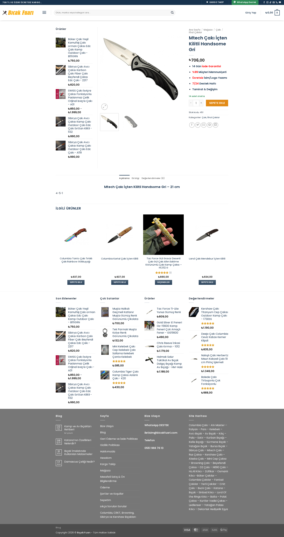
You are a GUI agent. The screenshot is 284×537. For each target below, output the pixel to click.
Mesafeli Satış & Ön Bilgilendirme (112, 479)
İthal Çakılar (195, 32)
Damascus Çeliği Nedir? (79, 461)
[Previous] (106, 68)
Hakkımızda (107, 451)
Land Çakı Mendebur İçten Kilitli (207, 258)
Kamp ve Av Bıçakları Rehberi (77, 428)
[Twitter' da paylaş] (198, 125)
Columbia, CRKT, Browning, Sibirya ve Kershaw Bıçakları (118, 515)
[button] (44, 12)
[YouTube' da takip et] (280, 2)
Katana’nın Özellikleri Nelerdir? (77, 442)
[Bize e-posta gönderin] (274, 2)
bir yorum (68, 433)
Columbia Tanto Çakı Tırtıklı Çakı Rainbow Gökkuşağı (76, 260)
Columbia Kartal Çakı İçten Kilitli (119, 258)
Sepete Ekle (217, 103)
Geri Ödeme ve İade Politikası (119, 439)
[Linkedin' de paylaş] (215, 125)
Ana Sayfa (194, 29)
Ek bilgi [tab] (135, 178)
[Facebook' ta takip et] (264, 2)
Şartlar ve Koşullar (112, 494)
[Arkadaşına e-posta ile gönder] (203, 125)
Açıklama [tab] (124, 178)
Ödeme (105, 487)
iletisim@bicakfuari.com (160, 433)
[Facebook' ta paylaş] (192, 125)
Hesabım (106, 458)
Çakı (218, 29)
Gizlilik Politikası (110, 445)
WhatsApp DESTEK (156, 425)
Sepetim (105, 500)
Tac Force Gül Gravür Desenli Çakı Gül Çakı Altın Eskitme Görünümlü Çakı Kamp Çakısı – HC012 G (163, 263)
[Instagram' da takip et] (267, 2)
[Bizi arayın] (277, 2)
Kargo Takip (108, 464)
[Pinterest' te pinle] (209, 125)
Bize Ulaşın (107, 426)
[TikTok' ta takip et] (271, 2)
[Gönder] (172, 12)
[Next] (178, 68)
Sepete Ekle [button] (76, 282)
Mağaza (208, 29)
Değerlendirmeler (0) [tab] (153, 178)
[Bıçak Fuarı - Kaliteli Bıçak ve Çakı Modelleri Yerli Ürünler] (18, 12)
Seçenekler (163, 282)
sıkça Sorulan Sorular (113, 506)
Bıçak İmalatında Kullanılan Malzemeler (78, 452)
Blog (103, 432)
